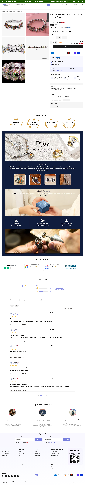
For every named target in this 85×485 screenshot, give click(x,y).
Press (20, 457)
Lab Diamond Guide (55, 455)
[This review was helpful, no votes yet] (22, 324)
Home (52, 468)
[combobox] (30, 5)
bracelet (16, 305)
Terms (50, 442)
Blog (19, 455)
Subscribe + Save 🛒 (6, 460)
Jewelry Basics (54, 462)
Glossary (53, 466)
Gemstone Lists (54, 451)
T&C (19, 460)
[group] (13, 71)
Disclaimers (37, 459)
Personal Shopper (5, 453)
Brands (52, 460)
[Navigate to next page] (47, 395)
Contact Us (37, 451)
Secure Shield (5, 462)
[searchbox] (14, 300)
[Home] (8, 4)
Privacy (54, 442)
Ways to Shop (5, 457)
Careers (20, 459)
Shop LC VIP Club (5, 459)
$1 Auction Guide (5, 451)
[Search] (48, 5)
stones (12, 305)
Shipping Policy (38, 453)
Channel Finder (5, 455)
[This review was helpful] (22, 341)
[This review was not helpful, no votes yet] (24, 324)
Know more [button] (59, 70)
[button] (71, 27)
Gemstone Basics (54, 457)
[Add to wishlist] (82, 14)
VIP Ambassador (5, 464)
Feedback (20, 462)
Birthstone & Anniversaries (56, 459)
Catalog (52, 470)
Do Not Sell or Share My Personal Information (24, 481)
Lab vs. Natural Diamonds (56, 453)
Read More (65, 100)
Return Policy (37, 457)
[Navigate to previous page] (38, 395)
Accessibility (37, 460)
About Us (20, 451)
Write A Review (60, 289)
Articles (52, 464)
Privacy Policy (37, 455)
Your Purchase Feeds (23, 464)
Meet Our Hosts (22, 453)
